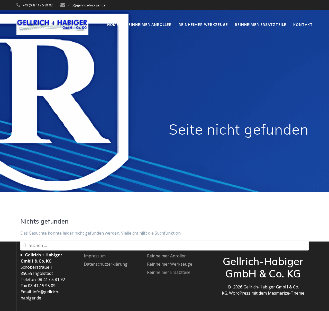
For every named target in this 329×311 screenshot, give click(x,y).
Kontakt (303, 24)
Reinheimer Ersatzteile (260, 24)
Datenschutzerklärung (105, 264)
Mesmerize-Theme (286, 293)
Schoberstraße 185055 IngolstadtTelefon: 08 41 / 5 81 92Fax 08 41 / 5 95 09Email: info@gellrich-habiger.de (43, 276)
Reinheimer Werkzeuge (203, 24)
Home (113, 24)
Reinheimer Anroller (149, 24)
